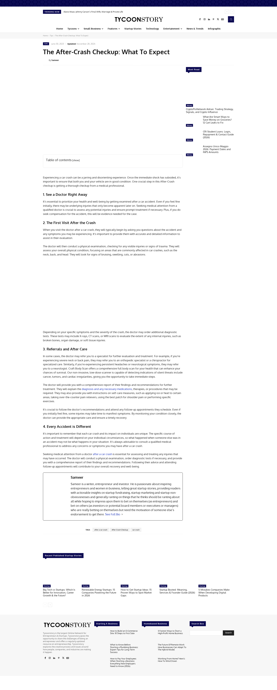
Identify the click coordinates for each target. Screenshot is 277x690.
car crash (135, 530)
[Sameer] (46, 60)
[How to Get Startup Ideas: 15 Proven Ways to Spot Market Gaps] (138, 573)
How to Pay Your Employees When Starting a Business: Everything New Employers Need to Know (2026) (123, 662)
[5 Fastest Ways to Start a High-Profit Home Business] (148, 635)
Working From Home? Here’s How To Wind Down (171, 659)
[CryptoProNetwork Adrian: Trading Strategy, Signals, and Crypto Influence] (210, 89)
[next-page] (50, 605)
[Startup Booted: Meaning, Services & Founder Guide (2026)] (177, 573)
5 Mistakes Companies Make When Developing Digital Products (214, 592)
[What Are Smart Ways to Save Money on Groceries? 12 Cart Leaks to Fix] (193, 122)
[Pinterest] (213, 19)
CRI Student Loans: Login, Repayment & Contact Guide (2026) (218, 134)
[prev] (227, 12)
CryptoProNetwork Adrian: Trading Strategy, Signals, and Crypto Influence (209, 111)
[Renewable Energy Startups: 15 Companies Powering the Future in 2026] (99, 573)
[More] (236, 60)
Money (189, 105)
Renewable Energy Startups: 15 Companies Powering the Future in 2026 (99, 592)
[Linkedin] (209, 19)
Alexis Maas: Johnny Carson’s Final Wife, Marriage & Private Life (93, 11)
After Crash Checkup (120, 530)
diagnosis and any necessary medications (107, 389)
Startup (47, 586)
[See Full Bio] (122, 514)
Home (45, 35)
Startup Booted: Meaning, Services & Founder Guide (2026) (177, 591)
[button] (231, 19)
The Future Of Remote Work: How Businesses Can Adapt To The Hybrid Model (172, 647)
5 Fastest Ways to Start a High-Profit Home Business (170, 632)
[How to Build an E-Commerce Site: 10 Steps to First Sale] (101, 635)
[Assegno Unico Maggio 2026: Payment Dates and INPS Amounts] (193, 151)
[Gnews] (222, 19)
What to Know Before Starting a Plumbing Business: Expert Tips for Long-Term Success (124, 648)
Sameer (55, 60)
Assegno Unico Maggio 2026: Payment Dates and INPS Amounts (217, 149)
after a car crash (102, 454)
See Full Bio (112, 514)
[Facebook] (200, 19)
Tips (51, 35)
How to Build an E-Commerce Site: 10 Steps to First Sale (124, 632)
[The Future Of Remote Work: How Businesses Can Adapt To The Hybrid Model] (148, 649)
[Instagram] (204, 19)
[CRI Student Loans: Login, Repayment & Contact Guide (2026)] (193, 136)
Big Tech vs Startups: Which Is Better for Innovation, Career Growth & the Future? (59, 592)
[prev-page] (45, 605)
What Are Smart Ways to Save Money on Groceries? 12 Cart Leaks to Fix (217, 119)
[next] (232, 12)
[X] (218, 19)
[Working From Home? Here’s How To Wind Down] (148, 663)
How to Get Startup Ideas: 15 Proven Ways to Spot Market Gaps (136, 592)
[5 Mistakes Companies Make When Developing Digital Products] (216, 573)
